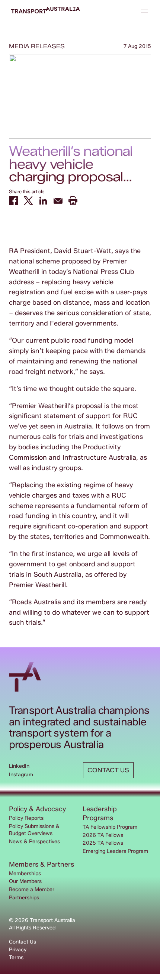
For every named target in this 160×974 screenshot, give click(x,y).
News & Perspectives (34, 841)
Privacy (17, 950)
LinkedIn (19, 766)
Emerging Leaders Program (115, 851)
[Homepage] (45, 10)
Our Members (25, 881)
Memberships (25, 873)
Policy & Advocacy (37, 809)
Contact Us (22, 942)
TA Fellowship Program (110, 827)
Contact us (108, 770)
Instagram (21, 774)
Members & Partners (41, 864)
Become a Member (31, 889)
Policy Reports (26, 818)
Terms (16, 957)
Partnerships (24, 897)
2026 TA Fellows (103, 835)
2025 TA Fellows (103, 843)
